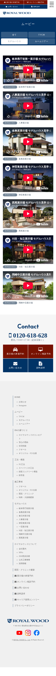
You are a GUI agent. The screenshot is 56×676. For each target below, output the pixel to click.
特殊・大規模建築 (26, 497)
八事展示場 (23, 519)
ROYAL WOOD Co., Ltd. (21, 640)
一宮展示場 (23, 527)
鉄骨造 (21, 475)
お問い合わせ (12, 6)
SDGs (21, 552)
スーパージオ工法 (26, 468)
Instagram (22, 405)
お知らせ (22, 402)
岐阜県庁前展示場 (26, 508)
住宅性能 (22, 446)
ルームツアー (41, 41)
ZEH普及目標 (24, 556)
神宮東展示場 (24, 523)
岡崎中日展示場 (25, 534)
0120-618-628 (29, 335)
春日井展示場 (24, 516)
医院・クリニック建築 (25, 570)
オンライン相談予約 (36, 2)
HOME (17, 397)
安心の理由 (23, 442)
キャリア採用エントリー (28, 600)
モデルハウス (14, 41)
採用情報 (22, 563)
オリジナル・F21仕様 (28, 453)
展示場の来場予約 (13, 2)
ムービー (19, 412)
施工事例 (19, 482)
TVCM (41, 35)
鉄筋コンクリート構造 (28, 472)
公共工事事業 (24, 560)
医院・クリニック (26, 494)
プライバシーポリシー (25, 605)
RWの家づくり (21, 430)
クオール (22, 450)
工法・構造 (20, 460)
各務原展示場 (24, 512)
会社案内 (22, 549)
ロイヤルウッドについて (26, 544)
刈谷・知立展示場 (26, 530)
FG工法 (22, 464)
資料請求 (36, 6)
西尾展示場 (23, 538)
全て (14, 35)
